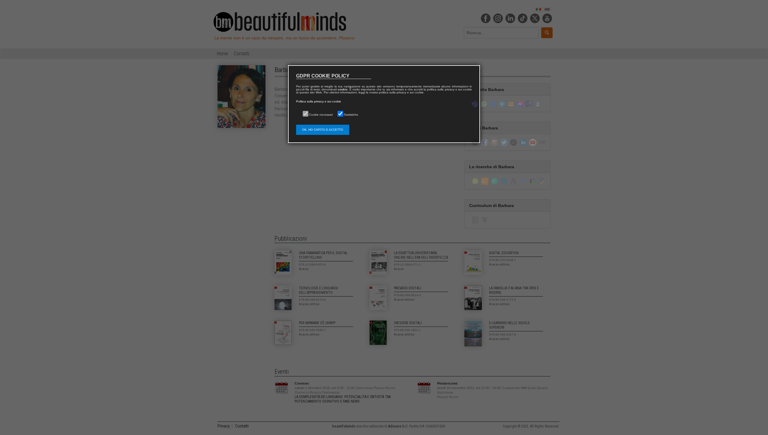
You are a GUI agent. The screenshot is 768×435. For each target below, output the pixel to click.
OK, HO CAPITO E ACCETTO (322, 129)
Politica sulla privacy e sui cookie (318, 101)
